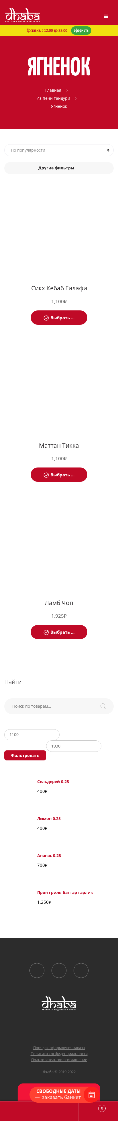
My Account (19, 1111)
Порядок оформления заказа (59, 1047)
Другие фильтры (56, 168)
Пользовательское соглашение (59, 1059)
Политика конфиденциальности (59, 1053)
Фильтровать (25, 755)
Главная (53, 90)
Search (58, 1111)
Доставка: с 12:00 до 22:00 (57, 30)
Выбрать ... (62, 317)
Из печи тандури (53, 98)
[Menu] (106, 16)
